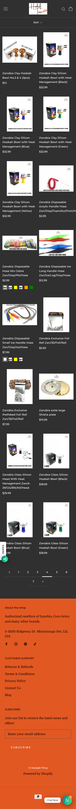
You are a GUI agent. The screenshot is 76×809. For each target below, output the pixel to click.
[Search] (63, 9)
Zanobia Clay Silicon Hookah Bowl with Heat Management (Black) (55, 78)
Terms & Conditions (20, 674)
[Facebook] (6, 643)
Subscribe (21, 747)
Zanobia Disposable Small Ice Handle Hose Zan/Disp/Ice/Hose (17, 343)
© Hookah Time (38, 767)
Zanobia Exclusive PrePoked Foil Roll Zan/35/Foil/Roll (14, 415)
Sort (36, 22)
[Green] (31, 287)
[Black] (5, 287)
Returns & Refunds (19, 667)
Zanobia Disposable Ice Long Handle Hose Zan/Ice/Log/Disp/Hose (55, 271)
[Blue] (10, 287)
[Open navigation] (6, 8)
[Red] (20, 287)
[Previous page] (9, 572)
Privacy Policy (15, 681)
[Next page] (43, 581)
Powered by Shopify (38, 773)
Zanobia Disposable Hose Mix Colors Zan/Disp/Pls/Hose (16, 271)
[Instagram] (15, 643)
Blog (8, 695)
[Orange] (26, 287)
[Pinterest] (25, 643)
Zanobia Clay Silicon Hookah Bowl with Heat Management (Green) (55, 142)
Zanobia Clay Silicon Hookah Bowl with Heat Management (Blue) (18, 142)
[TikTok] (34, 643)
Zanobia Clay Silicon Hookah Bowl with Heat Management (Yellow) (18, 206)
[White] (5, 359)
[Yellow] (15, 287)
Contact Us (13, 688)
